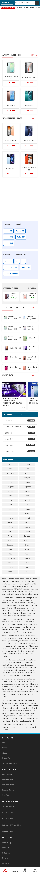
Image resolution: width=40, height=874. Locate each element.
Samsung (10, 545)
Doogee (27, 482)
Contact (5, 748)
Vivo (27, 563)
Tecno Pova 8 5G (8, 806)
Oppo (10, 532)
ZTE (27, 572)
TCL (10, 554)
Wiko (27, 567)
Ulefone (27, 558)
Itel (27, 505)
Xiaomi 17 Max (7, 819)
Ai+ (10, 464)
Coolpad (27, 478)
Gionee (10, 491)
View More (34, 118)
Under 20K (20, 231)
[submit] (37, 3)
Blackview (27, 473)
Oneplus (27, 527)
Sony (10, 549)
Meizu (27, 514)
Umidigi (10, 563)
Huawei (27, 500)
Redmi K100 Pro (20, 451)
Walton (10, 567)
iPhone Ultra (20, 445)
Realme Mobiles (8, 785)
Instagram (6, 863)
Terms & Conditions (9, 763)
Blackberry (10, 473)
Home (4, 743)
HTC (10, 500)
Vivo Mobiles (6, 795)
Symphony (27, 549)
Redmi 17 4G (20, 439)
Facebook (5, 848)
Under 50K (9, 243)
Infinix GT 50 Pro (8, 831)
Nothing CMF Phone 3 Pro (11, 825)
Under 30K (9, 237)
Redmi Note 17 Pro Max (20, 427)
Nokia (27, 523)
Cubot (10, 482)
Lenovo (27, 509)
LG (10, 514)
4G (17, 261)
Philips (10, 536)
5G (23, 261)
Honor (27, 496)
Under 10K (8, 231)
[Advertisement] (20, 32)
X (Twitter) (6, 853)
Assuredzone (7, 3)
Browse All (33, 55)
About (4, 753)
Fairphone (27, 487)
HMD (10, 496)
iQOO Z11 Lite (20, 433)
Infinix (10, 505)
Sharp (27, 545)
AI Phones (8, 261)
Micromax (10, 518)
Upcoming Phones (28, 8)
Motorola (10, 523)
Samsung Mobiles (8, 780)
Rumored (27, 540)
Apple (10, 469)
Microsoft (27, 518)
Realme (10, 540)
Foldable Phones (11, 273)
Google (27, 491)
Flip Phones (25, 267)
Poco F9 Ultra (20, 420)
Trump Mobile (10, 558)
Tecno (27, 554)
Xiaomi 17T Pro (7, 813)
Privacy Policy (7, 758)
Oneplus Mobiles (8, 790)
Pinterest (5, 858)
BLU (10, 478)
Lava (10, 509)
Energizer (10, 487)
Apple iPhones (7, 774)
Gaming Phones (11, 267)
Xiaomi (10, 572)
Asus (27, 469)
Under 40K (21, 237)
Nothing (10, 527)
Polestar (27, 536)
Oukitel (27, 532)
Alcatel (27, 464)
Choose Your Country (8, 8)
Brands (19, 8)
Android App (6, 843)
